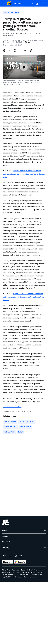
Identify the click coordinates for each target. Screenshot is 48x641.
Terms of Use (25, 572)
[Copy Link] (31, 50)
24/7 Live (17, 3)
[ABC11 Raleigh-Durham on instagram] (15, 555)
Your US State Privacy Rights (11, 572)
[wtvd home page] (5, 522)
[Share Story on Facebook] (4, 50)
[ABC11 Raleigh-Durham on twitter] (10, 555)
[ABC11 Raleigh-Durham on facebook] (4, 555)
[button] (3, 3)
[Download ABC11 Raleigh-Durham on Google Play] (20, 562)
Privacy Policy (6, 570)
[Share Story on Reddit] (15, 50)
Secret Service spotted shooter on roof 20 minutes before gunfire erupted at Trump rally (24, 173)
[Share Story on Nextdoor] (20, 50)
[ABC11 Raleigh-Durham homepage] (9, 3)
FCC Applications (22, 574)
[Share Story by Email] (26, 50)
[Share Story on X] (10, 50)
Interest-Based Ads (37, 572)
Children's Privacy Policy (34, 570)
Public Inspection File (8, 574)
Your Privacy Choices (18, 570)
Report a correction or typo (12, 407)
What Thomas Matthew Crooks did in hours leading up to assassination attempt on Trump (23, 296)
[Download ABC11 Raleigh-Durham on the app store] (7, 562)
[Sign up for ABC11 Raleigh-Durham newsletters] (21, 555)
